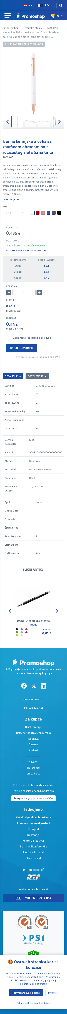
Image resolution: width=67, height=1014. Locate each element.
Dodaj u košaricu (21, 348)
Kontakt (33, 750)
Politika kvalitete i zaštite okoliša (33, 785)
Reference (33, 768)
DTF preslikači (32, 870)
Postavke (53, 993)
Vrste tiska (33, 774)
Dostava (33, 739)
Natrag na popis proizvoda (25, 44)
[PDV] (40, 5)
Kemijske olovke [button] (33, 28)
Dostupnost (36, 376)
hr (30, 5)
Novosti (33, 762)
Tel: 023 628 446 (33, 708)
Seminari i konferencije (33, 847)
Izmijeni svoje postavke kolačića (33, 798)
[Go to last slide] (8, 121)
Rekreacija (33, 835)
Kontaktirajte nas (37, 898)
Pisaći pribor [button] (11, 28)
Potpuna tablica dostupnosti (25, 250)
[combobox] (14, 213)
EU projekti (33, 829)
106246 (48, 37)
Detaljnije (9, 199)
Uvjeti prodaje (33, 727)
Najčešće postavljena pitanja (33, 733)
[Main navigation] (8, 15)
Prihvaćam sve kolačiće (26, 993)
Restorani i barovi (33, 852)
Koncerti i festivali (33, 841)
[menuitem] (17, 121)
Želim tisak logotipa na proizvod (32, 337)
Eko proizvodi (33, 858)
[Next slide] (59, 121)
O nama (33, 744)
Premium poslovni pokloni (33, 823)
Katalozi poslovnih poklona (33, 817)
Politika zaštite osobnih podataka (33, 791)
